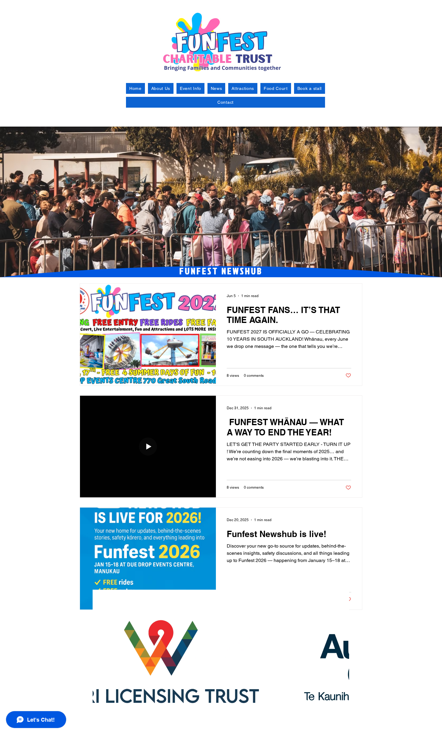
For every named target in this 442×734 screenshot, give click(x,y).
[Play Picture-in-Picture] (331, 726)
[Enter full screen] (341, 726)
